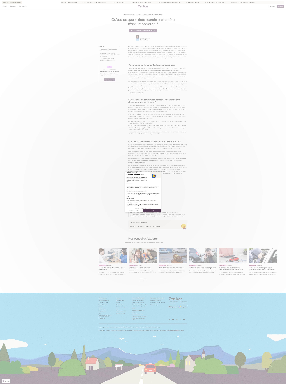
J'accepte (152, 210)
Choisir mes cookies (134, 210)
